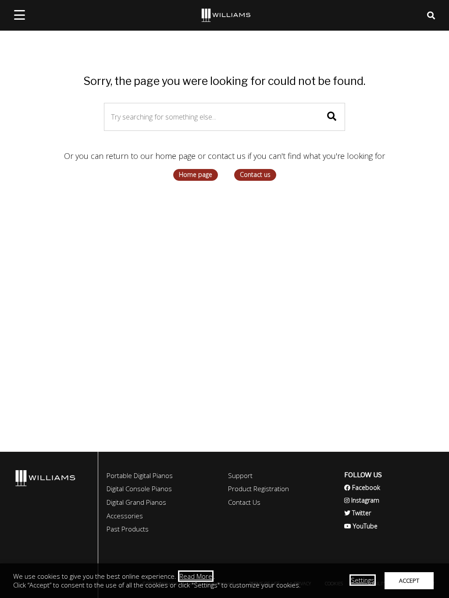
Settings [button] (362, 580)
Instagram (361, 500)
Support (240, 475)
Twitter (357, 513)
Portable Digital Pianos (140, 475)
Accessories (125, 515)
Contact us (255, 174)
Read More (195, 576)
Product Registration (258, 488)
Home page (195, 174)
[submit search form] (331, 116)
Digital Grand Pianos (136, 502)
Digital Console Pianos (139, 488)
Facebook (362, 487)
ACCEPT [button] (409, 580)
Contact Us (244, 502)
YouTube (361, 526)
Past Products (128, 528)
